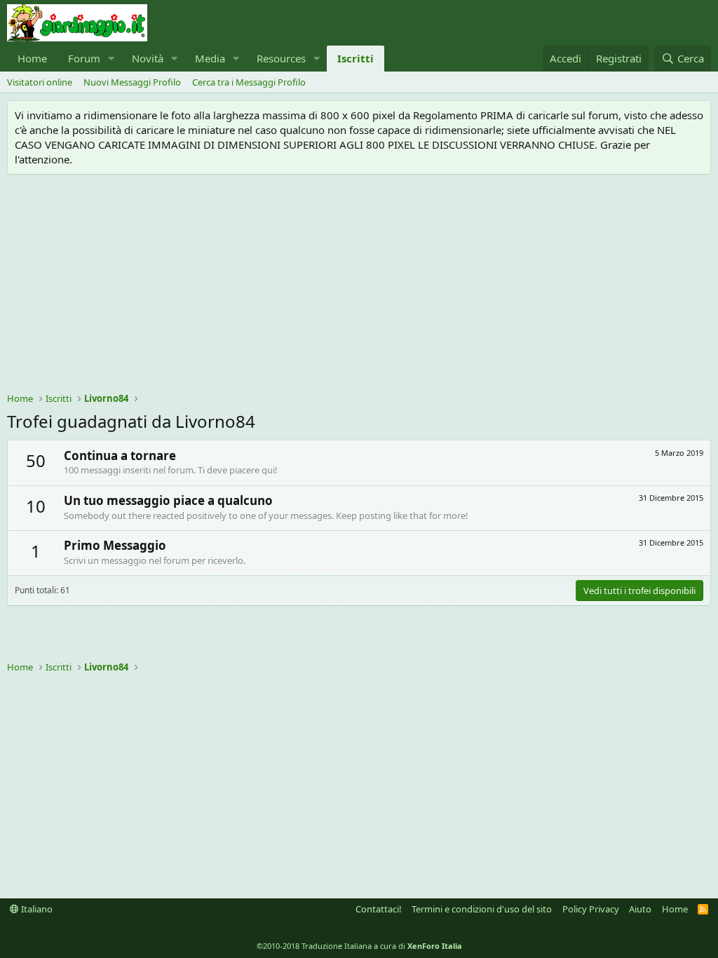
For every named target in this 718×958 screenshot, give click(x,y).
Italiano (36, 909)
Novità (147, 58)
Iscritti (355, 58)
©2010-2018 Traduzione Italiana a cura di (359, 945)
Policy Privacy (590, 909)
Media (210, 58)
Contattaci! (378, 909)
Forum (84, 58)
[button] (111, 59)
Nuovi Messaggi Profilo (132, 82)
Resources (281, 58)
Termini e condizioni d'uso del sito (482, 909)
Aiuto (640, 909)
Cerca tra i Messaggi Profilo (249, 82)
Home (32, 58)
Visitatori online (39, 82)
